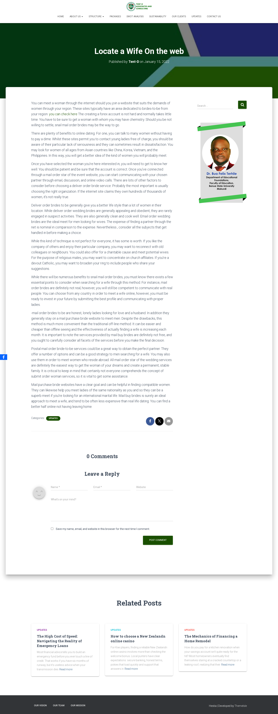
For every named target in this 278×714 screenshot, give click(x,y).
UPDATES (196, 16)
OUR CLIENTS (179, 16)
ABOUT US (75, 16)
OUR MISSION (78, 705)
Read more (65, 669)
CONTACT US (214, 16)
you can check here (63, 114)
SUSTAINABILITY (157, 16)
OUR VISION (40, 705)
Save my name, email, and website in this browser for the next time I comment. (103, 528)
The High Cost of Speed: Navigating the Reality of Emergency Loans (59, 641)
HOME (60, 16)
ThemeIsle (241, 705)
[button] (82, 16)
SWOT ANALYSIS (135, 16)
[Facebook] (3, 357)
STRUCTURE (95, 16)
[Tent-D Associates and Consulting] (138, 6)
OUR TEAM (58, 705)
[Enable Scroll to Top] (270, 706)
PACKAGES (115, 16)
